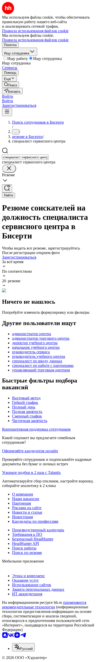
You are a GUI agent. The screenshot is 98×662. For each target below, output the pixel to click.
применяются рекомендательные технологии (44, 604)
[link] (10, 85)
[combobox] (25, 157)
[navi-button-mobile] (7, 112)
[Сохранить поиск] (7, 188)
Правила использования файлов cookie (35, 40)
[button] (7, 96)
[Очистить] (9, 168)
